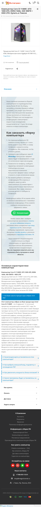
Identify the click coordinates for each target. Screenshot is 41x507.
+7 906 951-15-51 (22, 475)
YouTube (13, 465)
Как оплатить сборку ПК (20, 451)
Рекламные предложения (20, 438)
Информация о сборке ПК (20, 429)
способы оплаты (20, 232)
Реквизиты (20, 419)
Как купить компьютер (20, 445)
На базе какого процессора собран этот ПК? (19, 296)
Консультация (22, 213)
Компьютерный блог (20, 432)
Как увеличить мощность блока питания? (20, 372)
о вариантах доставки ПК (25, 234)
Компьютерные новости (20, 435)
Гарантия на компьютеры (20, 456)
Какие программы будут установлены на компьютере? (19, 379)
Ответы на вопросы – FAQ (20, 448)
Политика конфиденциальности (20, 424)
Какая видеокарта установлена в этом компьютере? (18, 358)
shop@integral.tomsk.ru (22, 478)
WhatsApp (22, 465)
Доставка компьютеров (20, 453)
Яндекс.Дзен (27, 465)
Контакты (20, 417)
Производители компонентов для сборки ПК (20, 440)
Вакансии (20, 422)
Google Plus (18, 465)
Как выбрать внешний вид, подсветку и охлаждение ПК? (19, 366)
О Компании (20, 413)
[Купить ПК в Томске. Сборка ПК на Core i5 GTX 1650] (20, 32)
